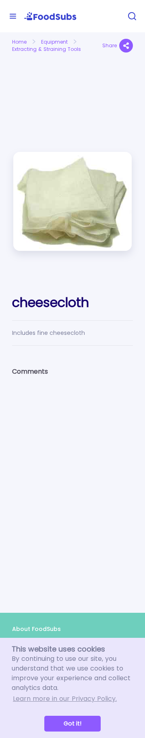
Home (19, 41)
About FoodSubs (36, 629)
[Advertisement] (39, 84)
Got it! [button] (72, 723)
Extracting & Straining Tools (46, 49)
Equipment (54, 41)
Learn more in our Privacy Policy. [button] (65, 698)
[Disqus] (72, 487)
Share (109, 45)
